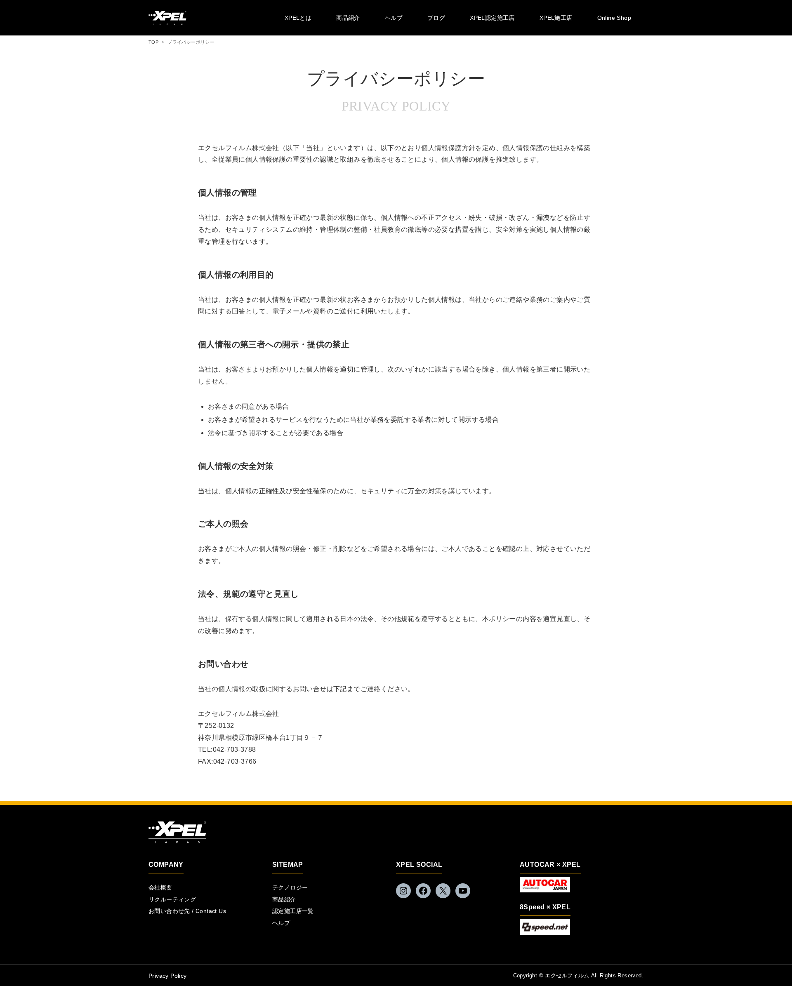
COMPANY (166, 864)
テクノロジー (290, 887)
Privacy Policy (167, 975)
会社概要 (160, 887)
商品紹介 (284, 899)
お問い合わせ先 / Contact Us (187, 911)
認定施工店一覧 (293, 911)
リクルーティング (172, 899)
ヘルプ (281, 923)
